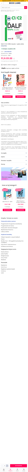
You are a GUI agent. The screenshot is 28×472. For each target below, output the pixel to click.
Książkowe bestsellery (6, 234)
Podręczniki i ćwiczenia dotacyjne (9, 227)
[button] (25, 7)
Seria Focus (4, 267)
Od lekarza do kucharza (7, 246)
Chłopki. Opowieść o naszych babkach (10, 237)
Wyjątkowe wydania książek (8, 269)
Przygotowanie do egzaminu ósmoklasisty (11, 224)
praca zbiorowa (7, 51)
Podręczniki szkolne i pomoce (8, 221)
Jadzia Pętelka (4, 254)
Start (4, 470)
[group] (7, 87)
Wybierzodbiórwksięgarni (10, 64)
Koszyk (23, 470)
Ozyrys (3, 239)
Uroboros (3, 271)
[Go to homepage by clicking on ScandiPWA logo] (14, 3)
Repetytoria (4, 265)
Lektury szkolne (5, 231)
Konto (17, 470)
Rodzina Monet (5, 252)
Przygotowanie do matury (7, 225)
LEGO (2, 273)
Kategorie (10, 470)
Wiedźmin (3, 259)
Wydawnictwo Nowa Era (7, 229)
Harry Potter (4, 257)
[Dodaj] (7, 466)
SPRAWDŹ (4, 179)
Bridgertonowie (5, 255)
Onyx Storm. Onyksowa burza (8, 244)
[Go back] (2, 3)
